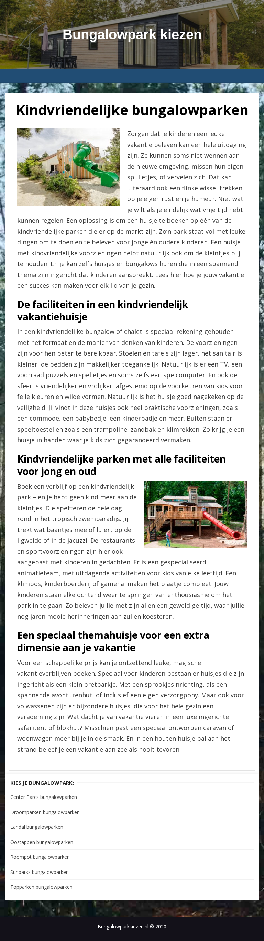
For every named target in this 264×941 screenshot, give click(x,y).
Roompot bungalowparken (40, 857)
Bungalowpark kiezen (132, 34)
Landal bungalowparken (36, 827)
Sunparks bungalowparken (39, 872)
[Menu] (7, 76)
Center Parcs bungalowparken (43, 797)
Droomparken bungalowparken (45, 812)
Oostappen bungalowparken (41, 842)
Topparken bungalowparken (41, 887)
